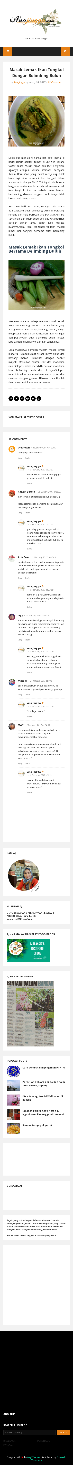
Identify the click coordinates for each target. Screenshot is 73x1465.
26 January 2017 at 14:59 (38, 725)
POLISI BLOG (43, 1440)
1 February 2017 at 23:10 (41, 651)
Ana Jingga (19, 82)
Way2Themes (33, 1457)
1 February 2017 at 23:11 (41, 775)
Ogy (20, 615)
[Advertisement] (36, 1285)
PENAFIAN (8, 1445)
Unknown (24, 447)
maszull (22, 680)
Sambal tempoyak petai (37, 1125)
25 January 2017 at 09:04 (37, 615)
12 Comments (55, 82)
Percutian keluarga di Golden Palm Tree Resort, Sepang (43, 1083)
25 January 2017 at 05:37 (49, 491)
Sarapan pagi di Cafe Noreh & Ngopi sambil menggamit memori (43, 1112)
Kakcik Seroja (26, 491)
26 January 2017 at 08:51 (42, 680)
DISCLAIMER (9, 1440)
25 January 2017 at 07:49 (44, 557)
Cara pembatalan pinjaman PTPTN (43, 1067)
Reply (20, 458)
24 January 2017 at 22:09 (44, 447)
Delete (27, 458)
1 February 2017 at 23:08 (41, 524)
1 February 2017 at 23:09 (41, 589)
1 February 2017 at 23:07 (41, 469)
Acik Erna (23, 557)
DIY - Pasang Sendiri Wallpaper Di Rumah (42, 1098)
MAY (21, 725)
